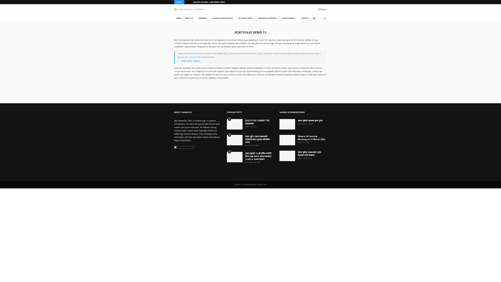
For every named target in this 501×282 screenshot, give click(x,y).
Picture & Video (245, 18)
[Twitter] (311, 2)
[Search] (318, 18)
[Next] (190, 2)
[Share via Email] (256, 87)
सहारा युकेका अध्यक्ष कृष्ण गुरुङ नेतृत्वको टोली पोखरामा (309, 153)
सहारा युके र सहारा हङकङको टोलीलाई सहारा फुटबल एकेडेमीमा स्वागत (257, 139)
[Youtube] (320, 2)
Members (203, 18)
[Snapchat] (323, 2)
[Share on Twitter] (251, 87)
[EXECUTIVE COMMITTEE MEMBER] (235, 124)
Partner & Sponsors (267, 18)
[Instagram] (314, 2)
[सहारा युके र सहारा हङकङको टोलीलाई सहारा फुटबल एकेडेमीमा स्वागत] (235, 140)
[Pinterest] (189, 171)
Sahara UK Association (222, 18)
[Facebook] (308, 2)
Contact (305, 18)
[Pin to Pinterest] (254, 87)
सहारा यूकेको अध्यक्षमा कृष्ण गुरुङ (310, 120)
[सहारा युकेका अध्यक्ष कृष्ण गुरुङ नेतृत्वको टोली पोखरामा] (287, 156)
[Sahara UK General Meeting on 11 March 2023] (287, 140)
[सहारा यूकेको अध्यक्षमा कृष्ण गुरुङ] (287, 124)
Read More (185, 140)
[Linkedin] (317, 2)
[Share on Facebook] (248, 87)
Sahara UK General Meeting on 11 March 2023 (311, 138)
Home (178, 18)
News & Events (288, 18)
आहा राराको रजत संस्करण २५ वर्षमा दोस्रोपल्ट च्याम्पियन (209, 2)
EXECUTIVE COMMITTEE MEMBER (257, 122)
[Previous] (187, 2)
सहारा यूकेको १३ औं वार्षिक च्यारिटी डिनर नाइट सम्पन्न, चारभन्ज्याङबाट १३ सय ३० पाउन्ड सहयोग (258, 156)
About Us (189, 18)
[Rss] (326, 2)
